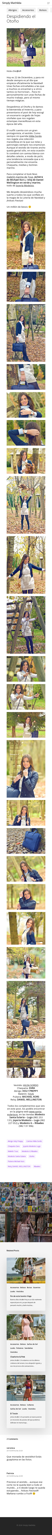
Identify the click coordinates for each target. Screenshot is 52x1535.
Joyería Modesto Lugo (32, 1146)
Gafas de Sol (32, 1344)
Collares (30, 1405)
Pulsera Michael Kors (16, 1161)
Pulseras (19, 1348)
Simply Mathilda (11, 2)
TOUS (31, 1093)
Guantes (36, 1287)
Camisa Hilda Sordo (34, 1141)
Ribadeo (37, 1166)
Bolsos (43, 10)
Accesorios (28, 10)
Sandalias (29, 1348)
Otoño (31, 1156)
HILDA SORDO (30, 1085)
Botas (29, 1287)
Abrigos (12, 10)
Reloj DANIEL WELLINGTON (19, 1166)
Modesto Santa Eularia (17, 1156)
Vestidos (20, 1291)
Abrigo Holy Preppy (15, 1141)
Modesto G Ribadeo (29, 1151)
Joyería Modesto (25, 185)
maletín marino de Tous (20, 176)
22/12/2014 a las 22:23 (15, 1451)
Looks (12, 1291)
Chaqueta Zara (13, 1146)
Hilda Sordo (35, 136)
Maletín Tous (13, 1151)
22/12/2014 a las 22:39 (15, 1476)
